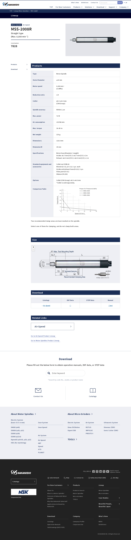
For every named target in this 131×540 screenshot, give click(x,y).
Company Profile (78, 521)
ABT (39, 443)
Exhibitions (84, 2)
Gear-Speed (42, 427)
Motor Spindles (78, 493)
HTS (39, 449)
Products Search (78, 490)
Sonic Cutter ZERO (111, 430)
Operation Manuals (53, 524)
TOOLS (71, 439)
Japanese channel (115, 472)
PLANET (41, 452)
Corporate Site (78, 524)
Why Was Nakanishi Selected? (57, 501)
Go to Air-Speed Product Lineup (43, 336)
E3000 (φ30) (15, 433)
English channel (114, 470)
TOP (51, 7)
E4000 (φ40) (15, 427)
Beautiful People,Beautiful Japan (105, 505)
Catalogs (15, 481)
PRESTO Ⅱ (89, 433)
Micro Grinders (78, 496)
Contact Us (94, 2)
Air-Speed (26, 25)
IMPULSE (89, 430)
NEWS (100, 521)
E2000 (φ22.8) (16, 436)
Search (120, 2)
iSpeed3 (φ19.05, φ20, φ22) (21, 440)
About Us (50, 490)
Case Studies (103, 498)
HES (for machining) (18, 443)
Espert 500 (72, 430)
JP (126, 2)
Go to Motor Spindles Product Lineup (45, 340)
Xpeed (40, 446)
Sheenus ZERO (109, 427)
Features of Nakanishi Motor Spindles (57, 497)
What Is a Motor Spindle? (55, 493)
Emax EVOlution (74, 427)
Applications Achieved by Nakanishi (56, 505)
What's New (75, 2)
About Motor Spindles (22, 414)
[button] (33, 247)
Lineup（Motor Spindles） (21, 11)
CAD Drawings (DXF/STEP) (56, 527)
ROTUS (88, 427)
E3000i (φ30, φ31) (17, 430)
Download (14, 69)
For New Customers (63, 7)
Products (14, 64)
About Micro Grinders (79, 414)
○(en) (110, 306)
